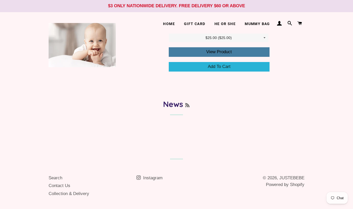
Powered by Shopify (285, 184)
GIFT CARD (194, 24)
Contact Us (59, 185)
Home (169, 24)
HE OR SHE (225, 24)
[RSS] (187, 105)
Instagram (152, 177)
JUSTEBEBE (291, 177)
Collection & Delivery (69, 193)
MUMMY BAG (257, 24)
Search (55, 177)
